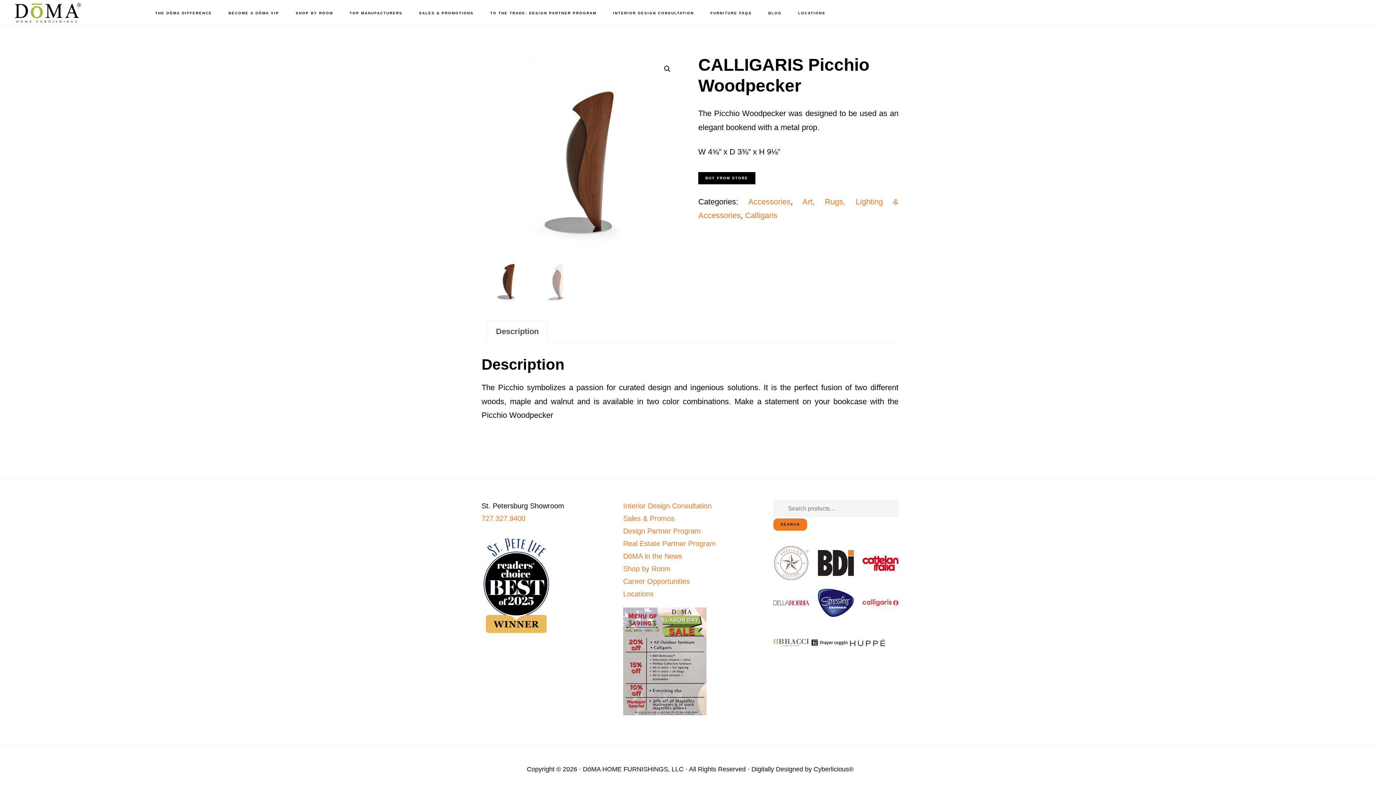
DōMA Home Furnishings (47, 12)
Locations (638, 594)
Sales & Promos (649, 518)
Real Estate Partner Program (669, 544)
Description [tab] (517, 331)
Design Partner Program (662, 531)
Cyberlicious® (834, 769)
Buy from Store (726, 178)
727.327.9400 (503, 518)
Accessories (769, 201)
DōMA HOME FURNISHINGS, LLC (633, 769)
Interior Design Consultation (667, 506)
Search (790, 524)
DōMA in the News (652, 556)
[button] (667, 69)
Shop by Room (647, 569)
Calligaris (761, 215)
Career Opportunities (656, 581)
